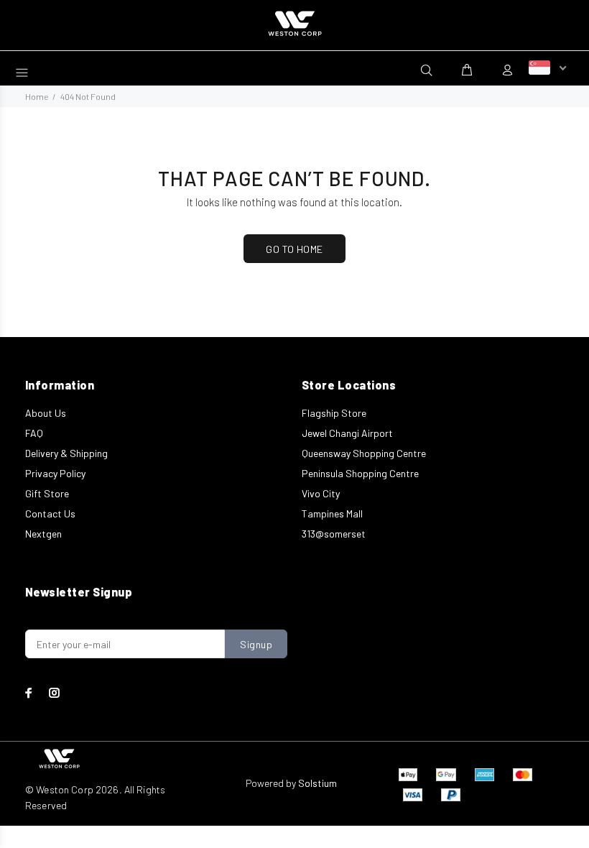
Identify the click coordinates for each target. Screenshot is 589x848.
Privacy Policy (55, 473)
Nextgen (43, 533)
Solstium (317, 783)
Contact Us (50, 513)
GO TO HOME (294, 249)
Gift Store (47, 493)
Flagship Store (334, 413)
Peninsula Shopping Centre (360, 473)
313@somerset (334, 533)
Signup (256, 644)
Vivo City (321, 493)
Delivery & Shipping (66, 453)
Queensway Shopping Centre (364, 453)
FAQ (34, 433)
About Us (45, 413)
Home (36, 96)
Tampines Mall (332, 513)
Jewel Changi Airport (347, 433)
